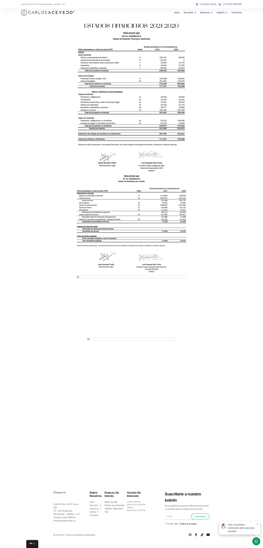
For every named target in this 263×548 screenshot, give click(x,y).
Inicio (177, 12)
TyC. (176, 524)
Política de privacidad (115, 505)
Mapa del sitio (111, 502)
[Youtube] (208, 534)
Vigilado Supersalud (114, 508)
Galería (221, 12)
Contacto (236, 12)
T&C (106, 511)
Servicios (188, 12)
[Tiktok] (202, 534)
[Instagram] (189, 534)
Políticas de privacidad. (188, 524)
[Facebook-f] (196, 534)
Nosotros (205, 12)
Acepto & (182, 523)
